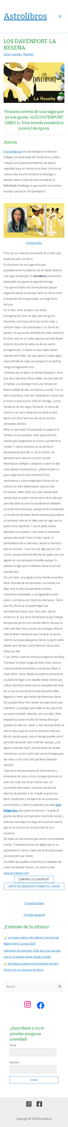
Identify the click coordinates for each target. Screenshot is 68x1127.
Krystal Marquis (13, 151)
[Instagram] (29, 1104)
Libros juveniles (13, 54)
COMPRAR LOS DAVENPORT (34, 879)
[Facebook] (39, 1104)
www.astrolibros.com (16, 873)
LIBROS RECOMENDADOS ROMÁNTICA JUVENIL (34, 886)
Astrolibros (25, 16)
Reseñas (28, 54)
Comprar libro (34, 243)
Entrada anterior (34, 903)
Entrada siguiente (34, 915)
